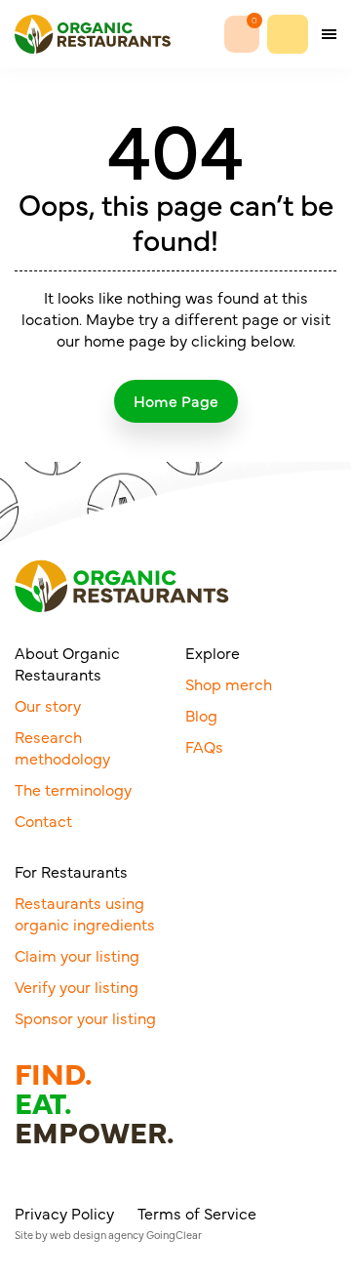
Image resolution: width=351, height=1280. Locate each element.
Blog (201, 714)
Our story (48, 705)
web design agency (97, 1234)
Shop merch (228, 683)
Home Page (176, 400)
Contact (43, 820)
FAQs (204, 746)
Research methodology (62, 746)
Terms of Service (196, 1212)
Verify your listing (76, 986)
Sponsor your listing (85, 1017)
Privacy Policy (64, 1212)
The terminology (73, 789)
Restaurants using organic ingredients (85, 912)
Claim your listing (77, 955)
